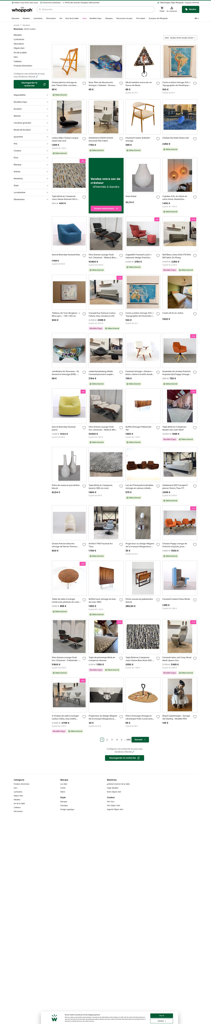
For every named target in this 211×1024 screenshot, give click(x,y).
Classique (64, 805)
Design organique (67, 809)
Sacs (15, 788)
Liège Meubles (112, 788)
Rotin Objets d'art (114, 792)
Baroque (63, 801)
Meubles (17, 799)
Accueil (16, 25)
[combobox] (97, 9)
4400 (129, 739)
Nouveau (26, 25)
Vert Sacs (110, 801)
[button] (150, 2)
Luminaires (18, 792)
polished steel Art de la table (118, 784)
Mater (62, 792)
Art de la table (19, 803)
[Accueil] (22, 9)
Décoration (18, 811)
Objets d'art (18, 796)
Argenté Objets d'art (115, 809)
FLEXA (62, 788)
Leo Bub (63, 784)
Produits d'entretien (21, 784)
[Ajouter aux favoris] (84, 83)
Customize (161, 1021)
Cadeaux (17, 807)
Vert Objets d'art (113, 805)
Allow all (161, 1015)
